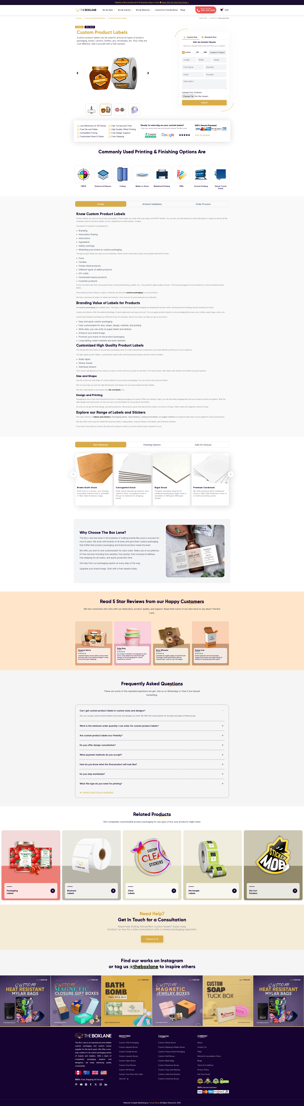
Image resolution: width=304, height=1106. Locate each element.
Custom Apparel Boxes (128, 1047)
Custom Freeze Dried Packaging (171, 1051)
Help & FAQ (203, 18)
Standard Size (210, 37)
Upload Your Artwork (192, 92)
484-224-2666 (208, 10)
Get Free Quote (203, 1074)
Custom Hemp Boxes (167, 1042)
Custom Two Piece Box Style (131, 1074)
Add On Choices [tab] (203, 445)
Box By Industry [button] (124, 10)
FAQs (199, 1051)
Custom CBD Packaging (129, 1042)
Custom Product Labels (118, 18)
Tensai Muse (154, 1103)
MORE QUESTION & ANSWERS (98, 792)
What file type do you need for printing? (101, 783)
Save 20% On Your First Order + (175, 2)
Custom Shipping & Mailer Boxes (171, 1047)
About (199, 1042)
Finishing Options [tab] (152, 445)
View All (122, 1079)
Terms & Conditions (205, 1065)
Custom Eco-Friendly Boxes (166, 10)
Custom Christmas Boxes (168, 1079)
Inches (188, 52)
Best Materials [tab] (100, 445)
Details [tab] (100, 204)
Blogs (183, 10)
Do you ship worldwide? (92, 774)
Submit (204, 102)
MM (205, 52)
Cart (226, 10)
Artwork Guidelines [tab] (152, 204)
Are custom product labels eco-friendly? (101, 735)
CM (197, 52)
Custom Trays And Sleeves (169, 1070)
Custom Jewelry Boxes (128, 1056)
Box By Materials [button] (143, 10)
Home (79, 18)
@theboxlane (144, 966)
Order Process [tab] (203, 204)
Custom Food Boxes (127, 1065)
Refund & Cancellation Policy (209, 1056)
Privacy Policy (203, 1070)
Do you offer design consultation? (98, 745)
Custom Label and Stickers (95, 18)
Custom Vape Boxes (127, 1061)
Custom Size (191, 37)
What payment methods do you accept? (101, 754)
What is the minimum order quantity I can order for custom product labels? (119, 726)
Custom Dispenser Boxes (168, 1065)
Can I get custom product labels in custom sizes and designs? (112, 710)
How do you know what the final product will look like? (108, 764)
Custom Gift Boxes (126, 1070)
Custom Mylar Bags (166, 1061)
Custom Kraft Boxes (166, 1056)
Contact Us (151, 939)
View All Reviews (202, 135)
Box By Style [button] (108, 10)
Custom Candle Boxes (128, 1051)
